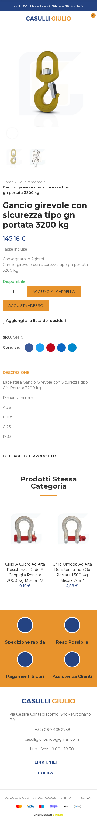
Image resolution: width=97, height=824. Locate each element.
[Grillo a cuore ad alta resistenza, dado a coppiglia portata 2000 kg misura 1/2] (25, 530)
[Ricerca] (16, 18)
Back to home (83, 187)
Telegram (72, 347)
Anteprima (34, 523)
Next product (90, 187)
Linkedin (61, 347)
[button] (8, 85)
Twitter (40, 347)
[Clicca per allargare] (12, 133)
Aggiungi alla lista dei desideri (36, 320)
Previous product (77, 187)
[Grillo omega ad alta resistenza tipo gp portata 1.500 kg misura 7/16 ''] (72, 530)
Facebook (29, 347)
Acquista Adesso (25, 305)
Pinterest (50, 347)
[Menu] (8, 18)
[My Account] (81, 18)
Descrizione (16, 372)
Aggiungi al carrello (54, 291)
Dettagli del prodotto (29, 456)
